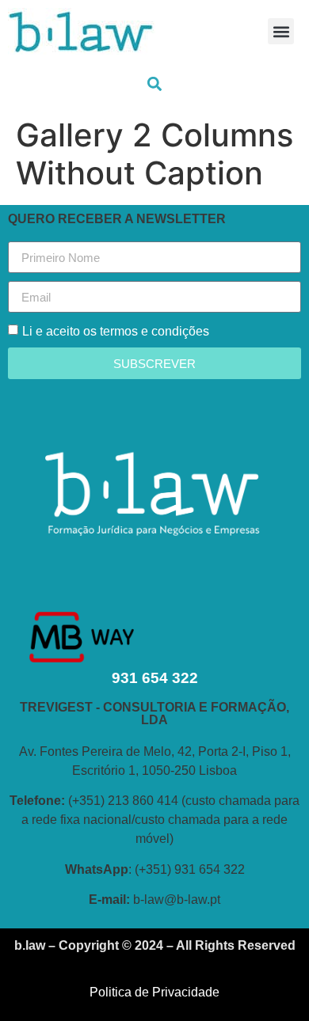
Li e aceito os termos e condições (115, 331)
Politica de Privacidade (154, 992)
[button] (281, 31)
